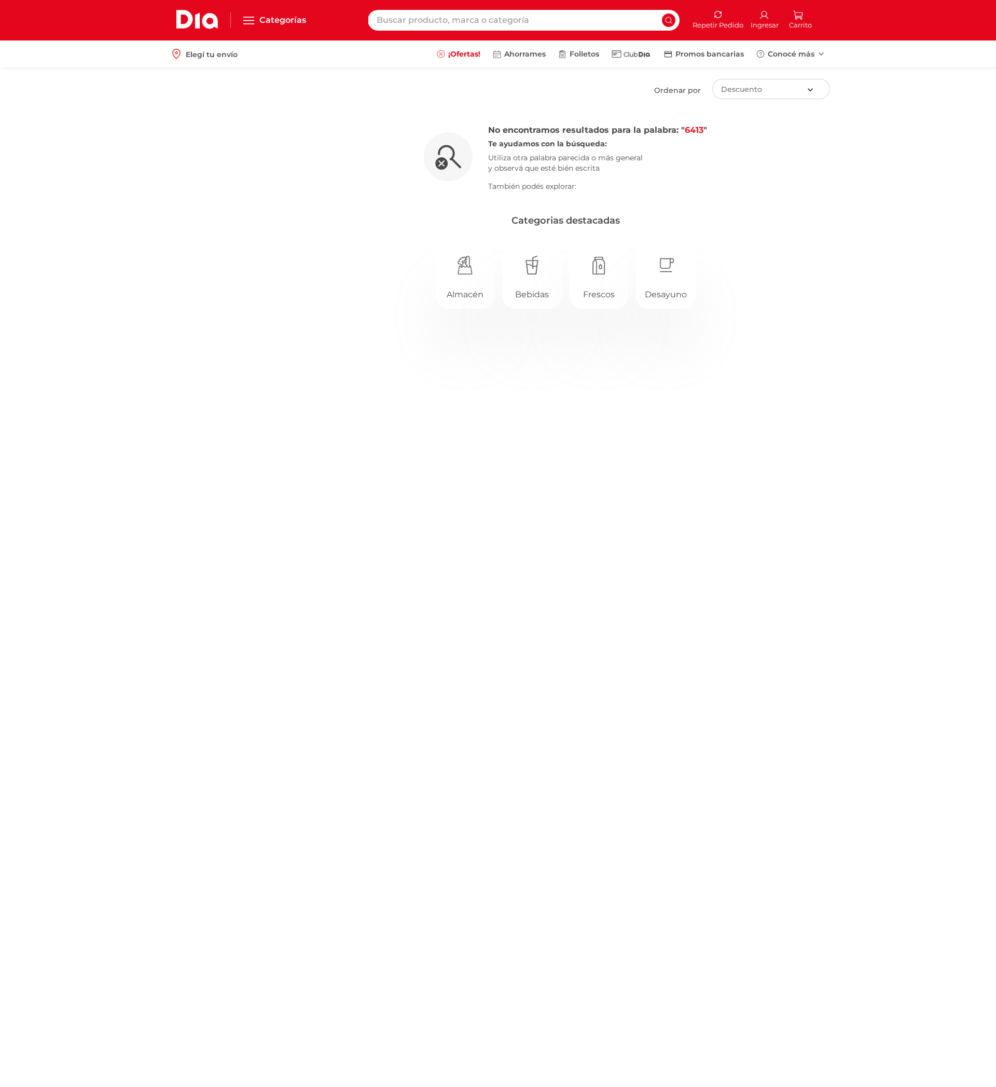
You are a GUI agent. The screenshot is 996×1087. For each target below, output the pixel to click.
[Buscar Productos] (668, 20)
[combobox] (524, 20)
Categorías (282, 20)
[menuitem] (458, 54)
